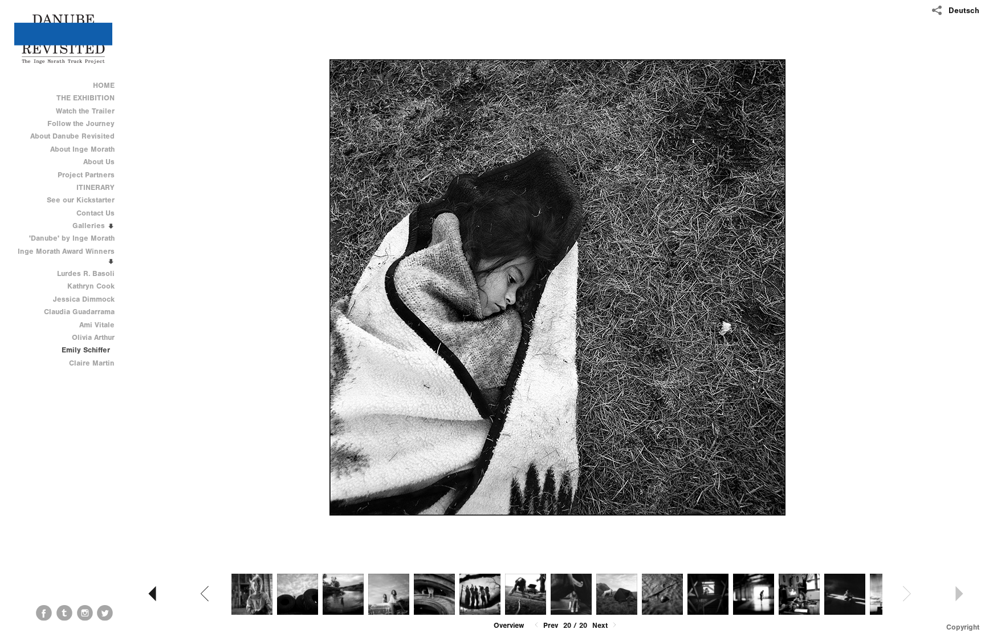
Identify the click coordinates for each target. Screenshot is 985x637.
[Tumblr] (64, 613)
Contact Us (95, 213)
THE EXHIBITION (85, 98)
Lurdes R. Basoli (86, 273)
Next (601, 625)
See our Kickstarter (81, 200)
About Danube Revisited (72, 136)
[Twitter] (104, 613)
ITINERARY (95, 187)
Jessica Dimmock (84, 299)
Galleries (89, 225)
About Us (99, 161)
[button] (509, 625)
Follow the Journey (81, 123)
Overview (509, 625)
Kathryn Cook (91, 286)
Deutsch (964, 10)
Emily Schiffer (86, 350)
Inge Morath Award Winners (66, 251)
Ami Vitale (97, 324)
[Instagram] (84, 613)
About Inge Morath (82, 149)
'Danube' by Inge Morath (72, 238)
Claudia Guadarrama (79, 311)
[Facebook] (43, 613)
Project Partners (86, 175)
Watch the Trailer (85, 111)
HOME (104, 85)
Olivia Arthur (93, 337)
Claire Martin (92, 363)
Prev (549, 625)
